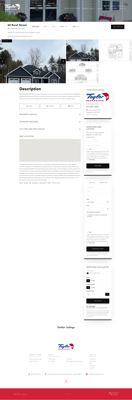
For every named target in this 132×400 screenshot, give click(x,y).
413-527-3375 (122, 6)
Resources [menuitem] (92, 368)
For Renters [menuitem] (69, 359)
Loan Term (89, 271)
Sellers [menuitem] (108, 8)
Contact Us (89, 114)
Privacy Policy (92, 159)
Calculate (98, 301)
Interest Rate (90, 291)
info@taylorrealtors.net (96, 374)
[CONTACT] (117, 27)
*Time (87, 205)
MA (30, 183)
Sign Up (113, 6)
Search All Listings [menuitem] (33, 361)
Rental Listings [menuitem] (51, 359)
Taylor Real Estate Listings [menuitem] (35, 359)
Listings (26, 183)
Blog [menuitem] (91, 363)
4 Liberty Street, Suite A (64, 374)
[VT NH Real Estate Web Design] (113, 394)
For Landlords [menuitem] (51, 361)
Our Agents (95, 114)
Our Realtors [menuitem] (93, 359)
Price (87, 277)
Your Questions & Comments (93, 212)
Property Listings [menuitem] (88, 8)
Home (21, 183)
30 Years (91, 273)
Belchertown (42, 183)
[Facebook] (66, 382)
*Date (87, 199)
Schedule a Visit (103, 182)
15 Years (98, 273)
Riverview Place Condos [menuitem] (72, 8)
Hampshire (35, 183)
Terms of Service (93, 255)
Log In (107, 6)
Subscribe (97, 165)
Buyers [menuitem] (115, 8)
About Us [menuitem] (122, 8)
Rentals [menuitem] (99, 8)
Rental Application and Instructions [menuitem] (74, 361)
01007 (49, 183)
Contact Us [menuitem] (92, 365)
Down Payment (90, 284)
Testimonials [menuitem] (92, 361)
